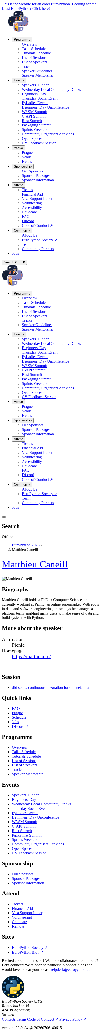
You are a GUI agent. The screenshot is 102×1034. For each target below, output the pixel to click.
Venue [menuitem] (18, 148)
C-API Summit (23, 826)
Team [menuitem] (26, 244)
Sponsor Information (28, 883)
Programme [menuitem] (22, 39)
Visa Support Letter (27, 913)
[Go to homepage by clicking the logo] (18, 30)
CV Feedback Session (29, 853)
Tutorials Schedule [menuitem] (36, 53)
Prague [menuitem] (27, 152)
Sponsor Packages (26, 878)
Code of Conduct (42, 1019)
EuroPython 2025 (26, 545)
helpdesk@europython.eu (70, 969)
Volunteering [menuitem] (32, 203)
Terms (22, 1019)
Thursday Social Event (30, 808)
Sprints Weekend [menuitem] (35, 129)
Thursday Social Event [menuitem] (39, 98)
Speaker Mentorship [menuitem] (37, 75)
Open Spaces (22, 848)
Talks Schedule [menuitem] (34, 49)
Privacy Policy (72, 1019)
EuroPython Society (30, 947)
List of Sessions (24, 761)
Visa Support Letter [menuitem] (37, 199)
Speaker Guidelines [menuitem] (37, 71)
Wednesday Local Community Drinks (41, 804)
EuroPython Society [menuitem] (39, 240)
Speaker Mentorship (27, 774)
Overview (19, 747)
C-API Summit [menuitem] (33, 116)
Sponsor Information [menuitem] (38, 180)
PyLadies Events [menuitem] (35, 103)
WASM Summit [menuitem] (34, 112)
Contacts (9, 1019)
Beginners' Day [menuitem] (34, 94)
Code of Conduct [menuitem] (37, 225)
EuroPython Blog (28, 952)
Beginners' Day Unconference (35, 817)
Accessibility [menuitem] (32, 207)
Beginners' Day (24, 799)
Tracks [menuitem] (27, 66)
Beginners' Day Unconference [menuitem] (45, 107)
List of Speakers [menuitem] (34, 62)
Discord (20, 726)
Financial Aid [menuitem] (32, 194)
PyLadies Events (25, 813)
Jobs (15, 722)
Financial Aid (22, 908)
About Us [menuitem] (29, 235)
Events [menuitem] (19, 80)
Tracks (17, 769)
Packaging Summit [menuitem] (36, 125)
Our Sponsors (22, 874)
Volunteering (22, 917)
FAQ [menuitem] (26, 216)
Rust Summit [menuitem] (32, 121)
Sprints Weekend (25, 839)
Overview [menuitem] (29, 44)
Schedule (19, 717)
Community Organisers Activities (38, 844)
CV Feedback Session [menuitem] (39, 143)
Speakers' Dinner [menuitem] (35, 85)
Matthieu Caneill (35, 564)
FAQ (16, 708)
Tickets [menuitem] (27, 190)
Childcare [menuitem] (29, 212)
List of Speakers (24, 765)
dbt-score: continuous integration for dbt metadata (50, 687)
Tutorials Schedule (26, 756)
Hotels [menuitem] (27, 161)
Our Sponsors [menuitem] (32, 171)
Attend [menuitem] (18, 185)
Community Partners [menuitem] (38, 249)
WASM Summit (24, 822)
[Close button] (4, 517)
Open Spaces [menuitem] (32, 138)
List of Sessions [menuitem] (34, 57)
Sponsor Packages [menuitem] (36, 175)
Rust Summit (22, 831)
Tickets (17, 904)
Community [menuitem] (22, 230)
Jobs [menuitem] (15, 253)
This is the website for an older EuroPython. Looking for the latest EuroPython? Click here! (49, 6)
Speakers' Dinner (25, 795)
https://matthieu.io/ (31, 656)
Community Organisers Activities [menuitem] (48, 134)
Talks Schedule (24, 752)
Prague (17, 713)
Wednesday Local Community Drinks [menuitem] (51, 89)
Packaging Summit (26, 835)
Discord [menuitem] (28, 221)
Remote (18, 926)
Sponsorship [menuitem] (23, 166)
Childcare (19, 922)
